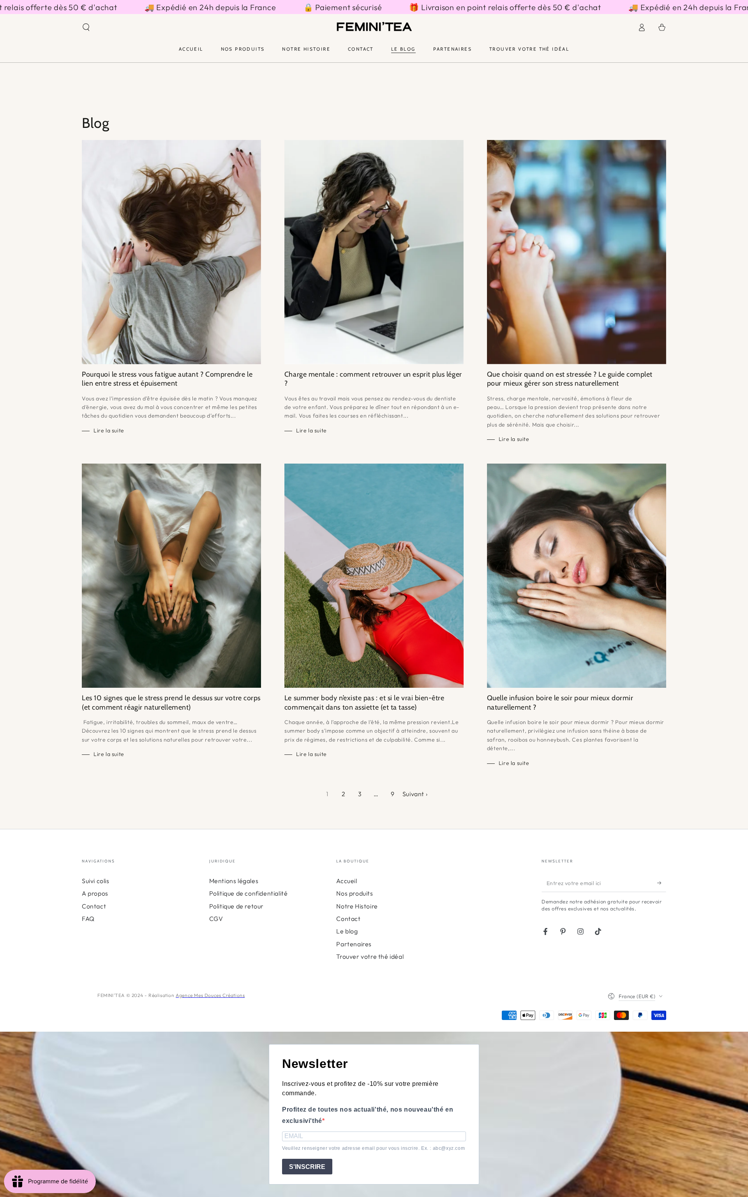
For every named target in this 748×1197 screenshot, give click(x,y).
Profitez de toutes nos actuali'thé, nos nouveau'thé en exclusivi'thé (367, 1115)
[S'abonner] (661, 883)
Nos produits (354, 893)
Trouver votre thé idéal (370, 956)
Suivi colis (95, 881)
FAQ (88, 919)
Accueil (346, 881)
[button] (86, 27)
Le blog (347, 931)
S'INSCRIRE (307, 1166)
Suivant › (414, 794)
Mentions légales (234, 881)
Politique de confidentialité (248, 893)
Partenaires (354, 944)
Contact (94, 906)
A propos (95, 893)
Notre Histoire (357, 906)
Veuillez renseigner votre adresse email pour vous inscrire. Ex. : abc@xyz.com (373, 1148)
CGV (216, 919)
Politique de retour (236, 906)
